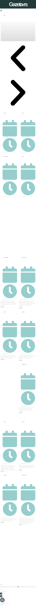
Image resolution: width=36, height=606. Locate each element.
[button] (1, 10)
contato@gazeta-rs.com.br (5, 603)
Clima (4, 15)
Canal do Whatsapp (3, 591)
